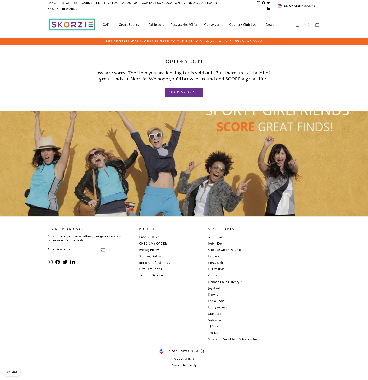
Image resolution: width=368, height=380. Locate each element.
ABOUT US (130, 3)
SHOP (66, 3)
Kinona (213, 295)
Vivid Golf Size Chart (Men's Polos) (233, 339)
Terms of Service (151, 275)
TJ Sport (214, 327)
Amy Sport (215, 237)
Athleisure (157, 25)
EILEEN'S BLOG (107, 3)
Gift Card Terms (150, 269)
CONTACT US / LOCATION (161, 3)
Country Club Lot (243, 25)
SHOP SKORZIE (184, 92)
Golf (106, 25)
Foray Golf (215, 263)
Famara (213, 256)
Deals (270, 25)
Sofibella (214, 320)
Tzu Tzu (213, 333)
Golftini (213, 275)
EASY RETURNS (150, 237)
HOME (53, 3)
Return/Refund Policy (154, 263)
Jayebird (214, 288)
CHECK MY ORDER (153, 244)
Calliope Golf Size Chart (225, 250)
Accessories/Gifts (184, 25)
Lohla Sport (216, 301)
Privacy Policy (149, 250)
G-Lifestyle (216, 269)
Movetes (214, 314)
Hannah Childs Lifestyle (225, 282)
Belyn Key (215, 244)
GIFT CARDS (83, 3)
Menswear (212, 25)
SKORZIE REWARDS (62, 9)
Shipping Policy (150, 256)
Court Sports (129, 25)
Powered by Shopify (183, 365)
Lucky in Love (217, 307)
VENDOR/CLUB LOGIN (200, 3)
